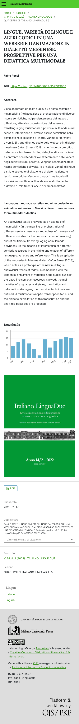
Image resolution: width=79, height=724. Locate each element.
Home (7, 12)
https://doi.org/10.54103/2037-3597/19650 (38, 86)
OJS (36, 663)
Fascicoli (21, 12)
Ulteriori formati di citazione (24, 539)
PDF (12, 488)
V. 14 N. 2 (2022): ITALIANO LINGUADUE (28, 16)
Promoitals (42, 648)
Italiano (10, 594)
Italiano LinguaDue (21, 3)
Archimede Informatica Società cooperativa (39, 667)
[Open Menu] (4, 4)
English (10, 600)
